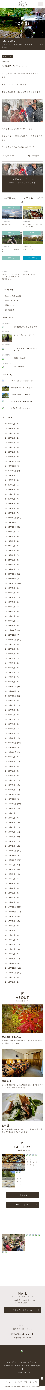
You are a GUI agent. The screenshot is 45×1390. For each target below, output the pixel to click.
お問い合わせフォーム (22, 1310)
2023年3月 (10, 616)
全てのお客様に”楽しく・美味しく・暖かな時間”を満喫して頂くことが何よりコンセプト (22, 1128)
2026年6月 (10, 433)
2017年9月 (10, 921)
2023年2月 (10, 621)
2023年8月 (10, 593)
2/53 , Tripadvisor (8, 156)
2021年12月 (10, 687)
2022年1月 (10, 682)
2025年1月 (10, 513)
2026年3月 (10, 447)
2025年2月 (10, 508)
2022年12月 (10, 630)
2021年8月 (10, 705)
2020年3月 (10, 780)
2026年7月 (10, 428)
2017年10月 (10, 916)
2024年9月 (10, 532)
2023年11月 (10, 579)
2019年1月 (10, 846)
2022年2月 (10, 677)
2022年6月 (10, 658)
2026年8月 (10, 424)
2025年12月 (10, 461)
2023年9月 (10, 588)
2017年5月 (10, 940)
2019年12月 (10, 794)
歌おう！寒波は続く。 (35, 156)
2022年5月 (10, 663)
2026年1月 (10, 457)
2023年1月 (10, 625)
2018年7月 (10, 874)
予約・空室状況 (42, 1376)
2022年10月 (10, 640)
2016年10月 (10, 973)
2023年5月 (10, 607)
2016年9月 (10, 977)
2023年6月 (10, 602)
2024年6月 (10, 546)
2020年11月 (10, 747)
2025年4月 (10, 499)
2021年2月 (10, 733)
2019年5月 (10, 827)
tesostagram (22, 1205)
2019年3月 (10, 837)
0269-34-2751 (22, 1334)
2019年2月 (10, 841)
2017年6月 (10, 935)
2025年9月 (10, 475)
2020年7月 (10, 766)
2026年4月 (10, 443)
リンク (8, 1382)
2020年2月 (10, 785)
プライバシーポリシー (31, 1382)
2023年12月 (10, 574)
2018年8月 (10, 869)
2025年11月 (10, 466)
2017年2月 (10, 954)
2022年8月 (10, 649)
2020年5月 (10, 771)
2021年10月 (10, 696)
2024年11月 (10, 522)
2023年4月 (10, 611)
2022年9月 (10, 644)
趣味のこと (10, 310)
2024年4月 (10, 555)
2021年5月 (10, 719)
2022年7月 (10, 654)
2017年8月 (10, 926)
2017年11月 (10, 912)
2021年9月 (10, 701)
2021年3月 (10, 729)
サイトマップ (17, 1382)
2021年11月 (10, 691)
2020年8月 (10, 762)
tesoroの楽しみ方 (13, 296)
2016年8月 (10, 982)
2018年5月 (10, 884)
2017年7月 (10, 930)
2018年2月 (10, 898)
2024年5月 (10, 550)
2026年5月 (10, 438)
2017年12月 (10, 907)
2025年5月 (10, 494)
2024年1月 (10, 569)
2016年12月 (10, 963)
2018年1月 (10, 902)
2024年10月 (10, 527)
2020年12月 (10, 743)
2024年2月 (10, 565)
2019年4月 (10, 832)
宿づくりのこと (12, 301)
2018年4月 (10, 888)
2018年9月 (10, 865)
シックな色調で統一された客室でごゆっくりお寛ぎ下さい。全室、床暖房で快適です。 (22, 1084)
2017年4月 (10, 944)
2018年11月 (10, 855)
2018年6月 (10, 879)
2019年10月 (10, 804)
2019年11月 (10, 799)
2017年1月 (10, 959)
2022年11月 (10, 635)
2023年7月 (10, 597)
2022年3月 (10, 672)
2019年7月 (10, 818)
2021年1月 (10, 738)
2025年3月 (10, 504)
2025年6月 (10, 490)
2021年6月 (10, 715)
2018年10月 (10, 860)
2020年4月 (10, 776)
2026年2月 (10, 452)
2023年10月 (10, 583)
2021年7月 (10, 710)
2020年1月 (10, 790)
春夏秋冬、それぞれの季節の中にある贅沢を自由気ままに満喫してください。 (22, 1040)
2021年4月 (10, 724)
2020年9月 (10, 757)
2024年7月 (10, 541)
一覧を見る (22, 1195)
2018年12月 (10, 851)
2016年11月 (10, 968)
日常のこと (10, 305)
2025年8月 (10, 480)
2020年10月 (10, 752)
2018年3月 (10, 893)
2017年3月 (10, 949)
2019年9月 (10, 808)
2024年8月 (10, 536)
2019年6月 (10, 822)
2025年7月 (10, 485)
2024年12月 (10, 518)
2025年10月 (10, 471)
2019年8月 (10, 813)
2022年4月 (10, 668)
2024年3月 (10, 560)
